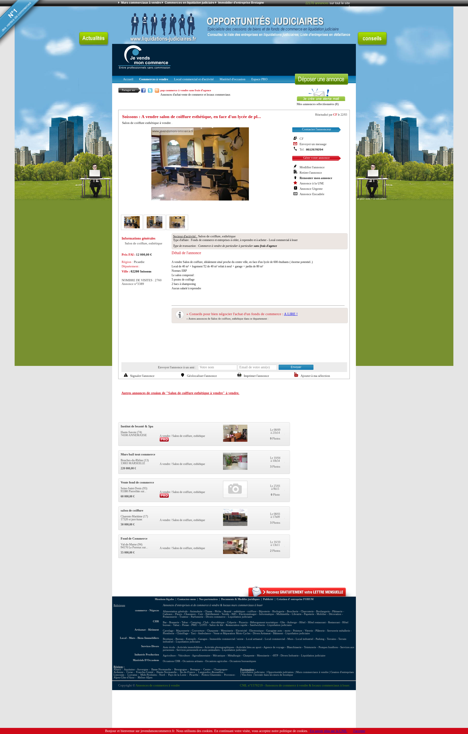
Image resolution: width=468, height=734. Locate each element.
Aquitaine (129, 669)
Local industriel (304, 639)
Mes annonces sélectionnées (315, 104)
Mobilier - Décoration (329, 614)
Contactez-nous (186, 599)
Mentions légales (164, 599)
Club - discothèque (213, 622)
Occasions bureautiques (243, 661)
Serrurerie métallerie (338, 630)
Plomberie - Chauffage (175, 633)
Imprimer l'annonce (256, 376)
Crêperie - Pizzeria (237, 622)
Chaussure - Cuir (193, 614)
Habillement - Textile (217, 614)
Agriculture (169, 655)
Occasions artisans (193, 661)
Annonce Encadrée (312, 194)
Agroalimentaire (201, 655)
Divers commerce (215, 616)
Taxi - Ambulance (201, 633)
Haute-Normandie (166, 672)
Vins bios (247, 675)
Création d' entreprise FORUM (295, 599)
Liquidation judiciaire (240, 616)
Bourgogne (180, 669)
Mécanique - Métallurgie (227, 655)
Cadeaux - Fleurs (172, 614)
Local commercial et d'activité (194, 79)
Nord (162, 675)
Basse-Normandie (161, 669)
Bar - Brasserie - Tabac (175, 622)
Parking (320, 639)
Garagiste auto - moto (278, 630)
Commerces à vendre (153, 79)
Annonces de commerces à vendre (158, 685)
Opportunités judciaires (280, 672)
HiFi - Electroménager (244, 614)
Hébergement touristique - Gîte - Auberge (273, 622)
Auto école (169, 647)
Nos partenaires (208, 599)
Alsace (117, 669)
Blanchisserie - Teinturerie (302, 647)
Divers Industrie (290, 655)
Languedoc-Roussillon (211, 672)
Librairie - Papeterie (303, 614)
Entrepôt (191, 639)
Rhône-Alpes (145, 677)
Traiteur (183, 616)
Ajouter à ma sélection (315, 376)
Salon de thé (216, 625)
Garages (202, 639)
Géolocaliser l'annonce (202, 376)
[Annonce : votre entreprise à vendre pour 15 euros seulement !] (321, 83)
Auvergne (142, 669)
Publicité (268, 599)
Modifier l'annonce (312, 167)
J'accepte (359, 731)
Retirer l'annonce (311, 172)
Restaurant (334, 622)
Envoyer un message (313, 144)
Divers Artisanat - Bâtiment (268, 633)
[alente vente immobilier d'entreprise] (297, 595)
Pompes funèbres (329, 647)
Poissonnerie (170, 616)
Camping (196, 622)
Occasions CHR (171, 661)
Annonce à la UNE (312, 183)
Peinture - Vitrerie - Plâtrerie (309, 630)
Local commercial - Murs (279, 639)
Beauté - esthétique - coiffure (240, 611)
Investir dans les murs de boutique (273, 675)
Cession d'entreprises (342, 672)
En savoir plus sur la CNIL (328, 731)
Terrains (331, 639)
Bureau (180, 639)
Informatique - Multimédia (274, 614)
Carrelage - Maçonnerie (176, 630)
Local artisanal (254, 639)
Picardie (193, 675)
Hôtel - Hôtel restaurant (312, 622)
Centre (207, 669)
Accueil (128, 79)
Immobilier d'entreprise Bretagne (241, 2)
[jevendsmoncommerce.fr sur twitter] (150, 92)
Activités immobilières (189, 647)
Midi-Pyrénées (148, 675)
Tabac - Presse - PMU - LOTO (190, 625)
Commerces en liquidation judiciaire (189, 2)
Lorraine (132, 675)
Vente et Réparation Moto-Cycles (231, 633)
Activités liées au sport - (249, 647)
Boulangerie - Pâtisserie (329, 611)
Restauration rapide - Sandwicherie (245, 625)
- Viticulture (183, 655)
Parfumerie (197, 616)
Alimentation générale (175, 611)
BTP (275, 655)
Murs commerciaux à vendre (141, 2)
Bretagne (195, 669)
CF (335, 114)
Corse (130, 672)
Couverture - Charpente (205, 630)
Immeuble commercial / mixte (227, 639)
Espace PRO (259, 79)
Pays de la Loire (177, 675)
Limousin (119, 675)
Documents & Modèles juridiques (240, 599)
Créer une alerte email (310, 90)
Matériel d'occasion (232, 79)
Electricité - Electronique (250, 630)
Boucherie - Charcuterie (300, 611)
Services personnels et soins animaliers (198, 650)
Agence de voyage (273, 647)
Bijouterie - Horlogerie (271, 611)
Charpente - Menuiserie (256, 655)
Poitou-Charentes (211, 675)
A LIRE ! (291, 314)
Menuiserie (227, 630)
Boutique (168, 639)
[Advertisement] (261, 59)
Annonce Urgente (311, 189)
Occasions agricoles (216, 661)
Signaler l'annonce (142, 376)
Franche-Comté (144, 672)
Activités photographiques (219, 647)
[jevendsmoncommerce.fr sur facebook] (143, 92)
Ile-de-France (187, 672)
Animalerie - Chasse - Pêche (205, 611)
